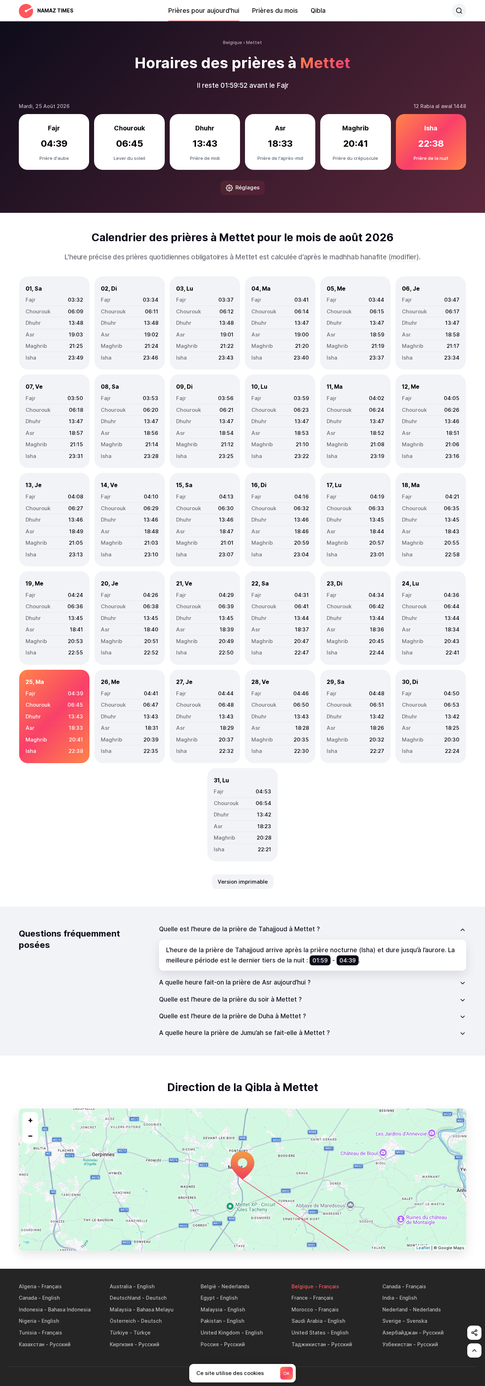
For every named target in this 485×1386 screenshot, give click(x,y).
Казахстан (31, 1344)
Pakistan (211, 1321)
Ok (286, 1373)
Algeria (27, 1286)
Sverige (391, 1321)
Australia (121, 1286)
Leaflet (423, 1247)
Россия (210, 1344)
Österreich (123, 1321)
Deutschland (125, 1298)
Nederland (395, 1309)
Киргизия (121, 1344)
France (299, 1298)
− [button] (30, 1135)
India (388, 1298)
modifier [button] (403, 257)
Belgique (302, 1286)
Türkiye (119, 1333)
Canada (391, 1286)
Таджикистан (308, 1344)
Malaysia (120, 1309)
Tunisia (28, 1333)
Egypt (208, 1298)
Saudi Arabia (306, 1321)
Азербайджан (400, 1333)
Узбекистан (397, 1344)
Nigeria (27, 1321)
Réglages (247, 187)
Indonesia (31, 1309)
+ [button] (30, 1120)
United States (308, 1333)
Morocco (302, 1309)
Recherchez (459, 11)
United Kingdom (220, 1333)
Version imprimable (243, 881)
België (208, 1286)
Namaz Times (55, 10)
